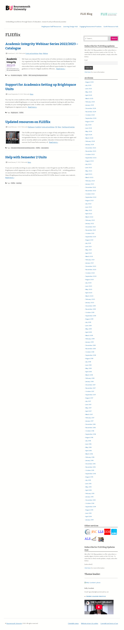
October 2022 (90, 194)
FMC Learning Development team (38, 75)
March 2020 (89, 296)
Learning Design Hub (70, 26)
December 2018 (90, 345)
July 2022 (88, 204)
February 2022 (90, 220)
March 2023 (89, 177)
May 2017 (88, 408)
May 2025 (88, 92)
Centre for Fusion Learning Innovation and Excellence (99, 15)
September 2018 (90, 355)
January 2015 (89, 497)
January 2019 (89, 342)
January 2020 (89, 302)
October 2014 (89, 503)
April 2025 (88, 95)
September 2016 (90, 434)
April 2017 (88, 411)
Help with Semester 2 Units (26, 157)
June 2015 (88, 483)
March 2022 (89, 217)
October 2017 (89, 391)
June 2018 (88, 365)
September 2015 (90, 474)
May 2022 (88, 210)
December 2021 (90, 227)
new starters (45, 148)
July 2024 (88, 125)
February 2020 (90, 299)
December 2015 (90, 464)
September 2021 (90, 237)
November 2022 (90, 190)
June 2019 (88, 325)
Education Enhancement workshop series (22, 148)
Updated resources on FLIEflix (27, 122)
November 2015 (90, 467)
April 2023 (88, 174)
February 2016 (89, 457)
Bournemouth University (18, 8)
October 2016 (89, 431)
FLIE (56, 127)
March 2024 (89, 138)
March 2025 (89, 98)
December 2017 (90, 385)
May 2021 (88, 250)
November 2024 (90, 112)
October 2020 (90, 273)
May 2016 (88, 447)
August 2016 (89, 437)
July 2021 (88, 243)
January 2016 (89, 460)
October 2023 (90, 154)
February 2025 (90, 102)
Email (85, 60)
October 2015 (89, 470)
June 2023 (88, 167)
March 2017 (89, 414)
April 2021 (88, 253)
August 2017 (89, 398)
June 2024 (88, 128)
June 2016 (88, 444)
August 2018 (89, 358)
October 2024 (90, 115)
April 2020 (88, 293)
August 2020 (89, 279)
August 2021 (89, 240)
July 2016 (88, 441)
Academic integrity (16, 75)
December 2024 (90, 108)
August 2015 (89, 477)
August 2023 (89, 161)
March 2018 (89, 375)
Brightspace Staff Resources (51, 26)
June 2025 (88, 89)
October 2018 (89, 352)
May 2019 (88, 329)
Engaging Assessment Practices (91, 26)
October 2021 (89, 233)
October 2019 (89, 312)
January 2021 (89, 263)
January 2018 (89, 381)
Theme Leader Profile (96, 596)
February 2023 (90, 181)
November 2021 (90, 230)
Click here (87, 72)
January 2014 (89, 520)
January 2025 (89, 105)
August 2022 (89, 200)
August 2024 (89, 121)
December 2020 (90, 266)
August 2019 (89, 319)
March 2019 (89, 335)
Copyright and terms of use (109, 623)
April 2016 (88, 450)
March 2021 (89, 256)
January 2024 (89, 144)
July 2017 (88, 401)
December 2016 (90, 424)
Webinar (45, 53)
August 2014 (89, 510)
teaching (18, 183)
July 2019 (88, 322)
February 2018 (89, 378)
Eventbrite (38, 127)
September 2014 (90, 507)
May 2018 (88, 368)
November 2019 (90, 309)
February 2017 (89, 418)
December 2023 (90, 148)
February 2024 (90, 141)
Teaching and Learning (68, 127)
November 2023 (90, 151)
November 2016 (90, 427)
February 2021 (89, 260)
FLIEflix (25, 75)
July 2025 (88, 85)
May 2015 (88, 487)
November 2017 (90, 388)
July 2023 (88, 164)
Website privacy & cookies (89, 623)
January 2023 (89, 184)
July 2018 (88, 362)
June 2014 (88, 513)
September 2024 (90, 118)
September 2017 (90, 395)
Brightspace (14, 112)
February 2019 (89, 339)
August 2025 (89, 82)
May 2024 (88, 131)
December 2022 (90, 187)
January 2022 (89, 223)
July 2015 (88, 480)
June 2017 (88, 404)
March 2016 (89, 454)
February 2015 (89, 493)
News (40, 53)
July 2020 (88, 283)
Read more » (60, 69)
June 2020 (88, 286)
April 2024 (88, 135)
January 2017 (89, 421)
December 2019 (90, 306)
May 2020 (88, 289)
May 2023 (88, 171)
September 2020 (90, 276)
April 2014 (88, 516)
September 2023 (90, 158)
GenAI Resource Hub (110, 26)
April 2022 (88, 214)
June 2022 (88, 207)
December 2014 (90, 500)
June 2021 (88, 246)
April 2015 (88, 490)
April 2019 (88, 332)
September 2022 (90, 197)
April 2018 (88, 372)
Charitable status (73, 623)
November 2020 (90, 269)
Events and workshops (32, 53)
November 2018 (90, 348)
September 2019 (90, 316)
